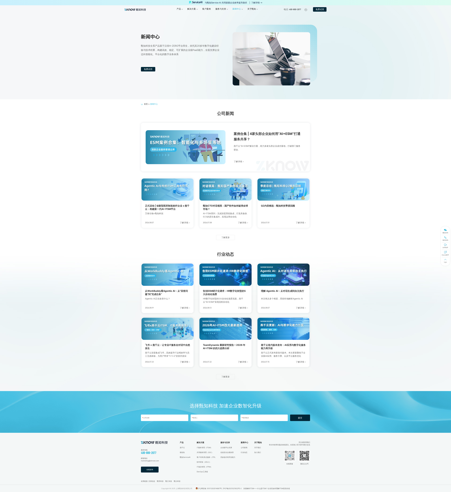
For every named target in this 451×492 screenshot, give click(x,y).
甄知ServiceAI (185, 457)
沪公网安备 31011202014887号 (210, 488)
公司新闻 (244, 448)
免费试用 (320, 9)
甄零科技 (160, 481)
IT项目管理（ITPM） (204, 467)
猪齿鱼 (182, 452)
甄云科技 (177, 481)
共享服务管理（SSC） (205, 452)
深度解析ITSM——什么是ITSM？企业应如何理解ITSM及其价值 (266, 488)
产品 (182, 442)
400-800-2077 (148, 453)
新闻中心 (244, 442)
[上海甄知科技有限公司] (135, 9)
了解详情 (255, 2)
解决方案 (200, 442)
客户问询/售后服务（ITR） (206, 457)
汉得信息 (151, 481)
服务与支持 (225, 442)
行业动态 (244, 452)
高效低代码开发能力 (227, 457)
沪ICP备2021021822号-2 (232, 488)
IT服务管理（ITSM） (204, 448)
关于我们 (257, 448)
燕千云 (182, 448)
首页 (146, 104)
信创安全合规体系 (227, 452)
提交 (300, 418)
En (306, 10)
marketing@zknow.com (150, 461)
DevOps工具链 (202, 472)
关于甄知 (258, 442)
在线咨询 (149, 469)
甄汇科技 (168, 481)
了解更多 (225, 237)
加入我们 (257, 452)
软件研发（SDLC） (204, 462)
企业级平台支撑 (226, 448)
